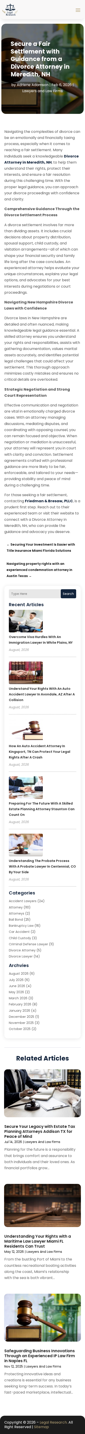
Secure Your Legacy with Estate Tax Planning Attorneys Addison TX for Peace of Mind (39, 1131)
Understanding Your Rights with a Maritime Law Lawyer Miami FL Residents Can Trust (37, 1241)
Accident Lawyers (22, 901)
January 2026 (19, 1010)
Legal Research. (54, 1422)
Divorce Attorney (22, 950)
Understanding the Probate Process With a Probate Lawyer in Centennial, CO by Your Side (42, 866)
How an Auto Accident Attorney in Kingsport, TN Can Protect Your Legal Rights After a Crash (39, 752)
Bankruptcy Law (21, 925)
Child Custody (20, 938)
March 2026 (18, 998)
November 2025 (21, 1023)
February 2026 (20, 1004)
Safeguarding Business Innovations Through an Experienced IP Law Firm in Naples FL (39, 1356)
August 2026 (19, 973)
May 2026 (16, 992)
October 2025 (20, 1029)
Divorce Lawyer (21, 956)
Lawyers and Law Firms (42, 91)
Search (68, 593)
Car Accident (19, 931)
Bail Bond (16, 919)
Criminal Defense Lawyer (28, 944)
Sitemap (41, 1426)
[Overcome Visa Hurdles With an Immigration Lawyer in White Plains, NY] (26, 622)
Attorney (16, 907)
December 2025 (21, 1016)
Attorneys (16, 913)
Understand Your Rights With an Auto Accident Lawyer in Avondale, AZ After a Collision (42, 694)
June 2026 (17, 986)
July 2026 (16, 980)
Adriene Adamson (33, 84)
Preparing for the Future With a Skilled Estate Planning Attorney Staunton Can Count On (42, 809)
